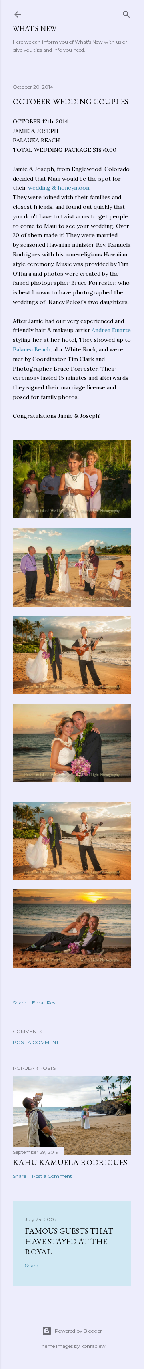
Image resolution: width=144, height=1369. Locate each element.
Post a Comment (36, 1042)
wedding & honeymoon (58, 187)
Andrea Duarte (111, 330)
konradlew (93, 1346)
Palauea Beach (31, 349)
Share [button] (19, 1003)
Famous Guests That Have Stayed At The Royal (69, 1241)
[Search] (126, 12)
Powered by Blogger (78, 1331)
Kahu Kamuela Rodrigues (70, 1162)
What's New (34, 28)
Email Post (44, 1003)
